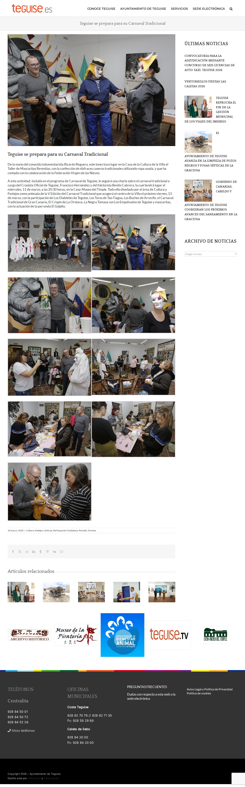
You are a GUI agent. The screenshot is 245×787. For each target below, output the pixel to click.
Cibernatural (51, 778)
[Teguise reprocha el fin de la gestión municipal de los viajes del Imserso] (198, 107)
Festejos (39, 530)
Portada (83, 530)
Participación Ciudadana (65, 530)
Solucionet (34, 778)
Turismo (92, 530)
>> (25, 730)
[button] (231, 8)
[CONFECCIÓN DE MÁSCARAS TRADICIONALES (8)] (91, 90)
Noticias (48, 530)
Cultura (30, 530)
